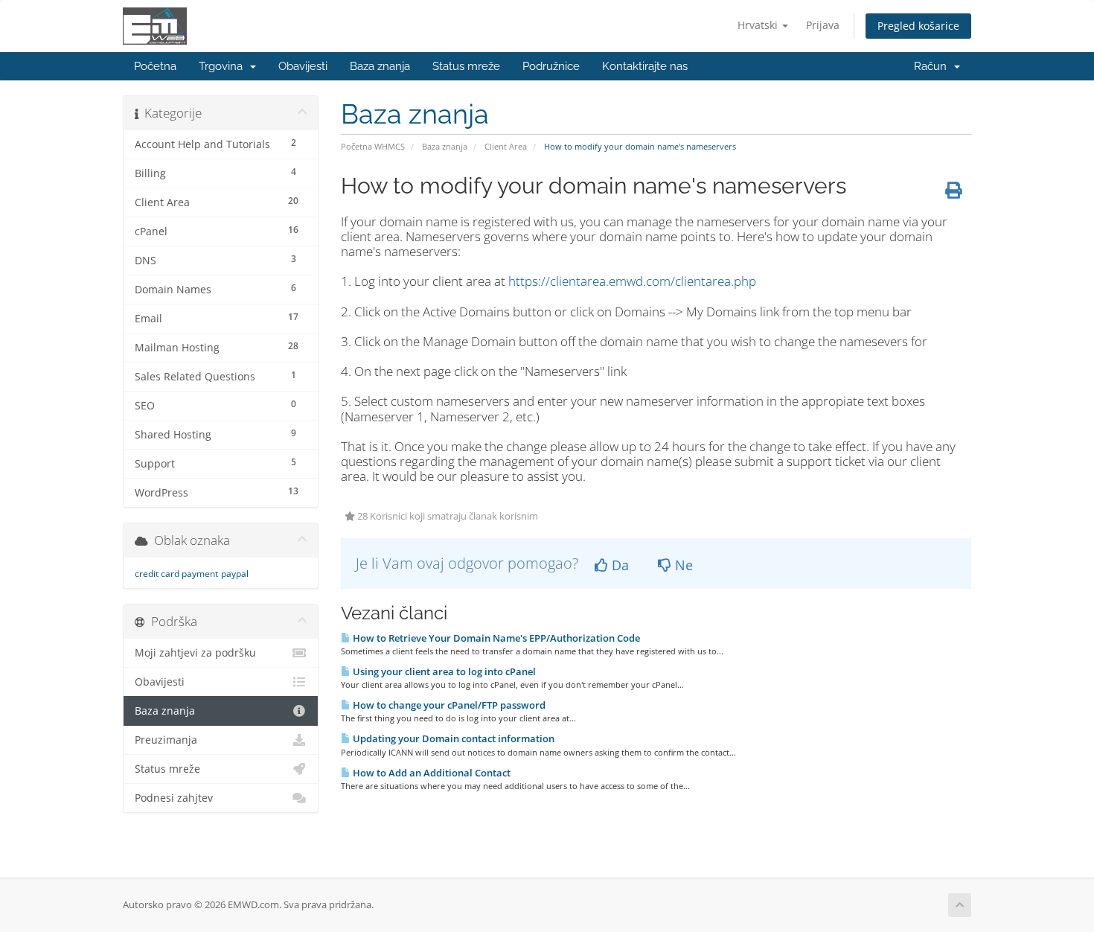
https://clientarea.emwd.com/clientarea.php (632, 281)
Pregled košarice (918, 26)
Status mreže (466, 66)
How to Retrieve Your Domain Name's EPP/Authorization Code (495, 638)
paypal (235, 573)
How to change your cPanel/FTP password (448, 705)
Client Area (505, 146)
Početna (155, 66)
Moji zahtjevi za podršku (195, 653)
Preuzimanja (166, 740)
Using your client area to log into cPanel (443, 671)
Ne (682, 565)
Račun (933, 66)
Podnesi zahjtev (174, 798)
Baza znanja (380, 66)
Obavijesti (302, 66)
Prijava (822, 25)
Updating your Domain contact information (452, 738)
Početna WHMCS (373, 146)
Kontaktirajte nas (645, 66)
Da (618, 565)
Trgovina (224, 66)
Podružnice (551, 66)
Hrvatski (759, 25)
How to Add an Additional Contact (431, 772)
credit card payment (176, 573)
